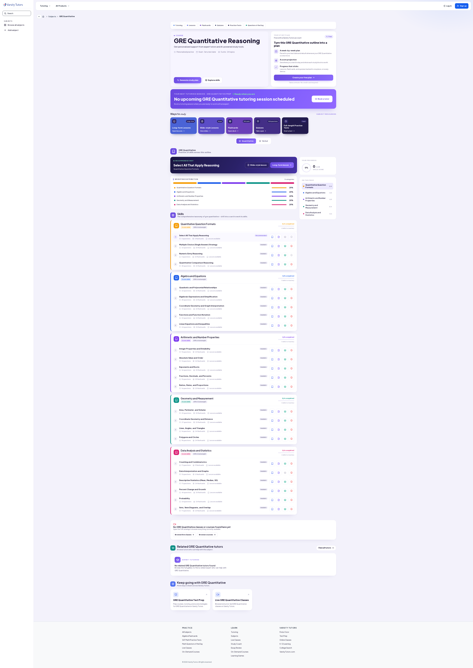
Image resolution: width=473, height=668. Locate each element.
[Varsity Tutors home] (13, 4)
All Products (61, 6)
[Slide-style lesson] (278, 237)
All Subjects (186, 632)
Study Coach (236, 644)
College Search (286, 648)
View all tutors (324, 548)
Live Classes (187, 648)
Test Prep (283, 636)
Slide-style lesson (258, 165)
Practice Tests (235, 25)
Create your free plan (302, 77)
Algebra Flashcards (189, 636)
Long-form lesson (280, 165)
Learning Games (237, 656)
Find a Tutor (284, 632)
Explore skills (214, 80)
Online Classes (285, 640)
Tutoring (44, 6)
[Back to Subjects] (39, 16)
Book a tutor (323, 99)
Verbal (265, 141)
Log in (449, 6)
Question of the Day (256, 25)
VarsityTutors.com (287, 652)
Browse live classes (183, 535)
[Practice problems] (291, 246)
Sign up (463, 6)
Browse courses (206, 535)
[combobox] (18, 13)
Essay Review (236, 648)
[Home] (43, 16)
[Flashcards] (285, 246)
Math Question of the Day (192, 644)
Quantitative (248, 141)
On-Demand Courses (191, 652)
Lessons (192, 25)
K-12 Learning (285, 644)
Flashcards (206, 25)
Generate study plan (189, 80)
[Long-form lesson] (272, 237)
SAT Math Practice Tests (191, 640)
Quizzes (220, 25)
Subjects (52, 16)
